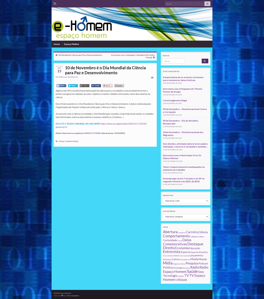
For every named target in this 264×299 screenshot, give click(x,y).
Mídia (168, 263)
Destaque (195, 244)
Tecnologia (170, 275)
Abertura (170, 232)
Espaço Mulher (71, 44)
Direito (169, 247)
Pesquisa (192, 263)
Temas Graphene (72, 296)
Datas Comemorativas (68, 141)
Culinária (194, 236)
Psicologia (178, 267)
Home (57, 44)
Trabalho (180, 276)
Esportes (195, 252)
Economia (182, 248)
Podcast (203, 263)
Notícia (183, 264)
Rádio (194, 267)
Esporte (185, 252)
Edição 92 (74, 77)
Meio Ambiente (184, 259)
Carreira (192, 232)
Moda (194, 259)
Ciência (203, 232)
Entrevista (171, 251)
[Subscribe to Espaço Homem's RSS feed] (55, 3)
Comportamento (176, 236)
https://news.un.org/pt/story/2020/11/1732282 (81, 133)
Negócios (176, 264)
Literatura (167, 259)
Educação (194, 248)
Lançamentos (196, 255)
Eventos (203, 252)
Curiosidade (170, 240)
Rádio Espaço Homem (185, 269)
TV (186, 275)
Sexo (201, 271)
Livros (175, 259)
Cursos (179, 240)
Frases (165, 256)
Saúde (192, 271)
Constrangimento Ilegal (175, 100)
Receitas (186, 268)
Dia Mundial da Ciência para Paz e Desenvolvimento (80, 55)
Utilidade (181, 279)
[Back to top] (257, 292)
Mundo (203, 259)
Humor (176, 256)
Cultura (201, 237)
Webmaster (63, 77)
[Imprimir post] (152, 77)
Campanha (181, 232)
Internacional (184, 256)
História (170, 256)
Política (168, 267)
